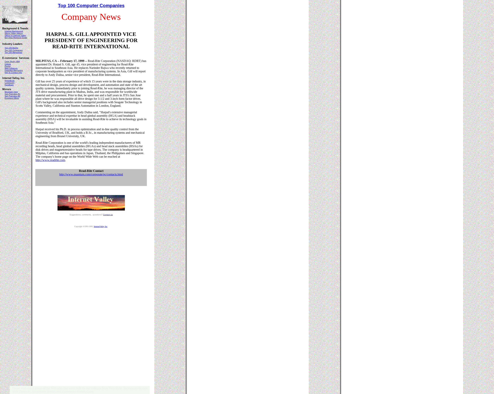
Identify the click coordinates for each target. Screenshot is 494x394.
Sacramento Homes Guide (78, 391)
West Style (115, 388)
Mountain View (11, 92)
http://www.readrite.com (50, 160)
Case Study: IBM (12, 61)
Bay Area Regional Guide (16, 37)
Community (9, 83)
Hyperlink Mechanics (14, 70)
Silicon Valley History (14, 33)
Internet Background (14, 31)
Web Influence (11, 68)
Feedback (9, 85)
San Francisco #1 (12, 94)
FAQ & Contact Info (13, 72)
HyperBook (9, 80)
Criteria (8, 64)
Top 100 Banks (11, 48)
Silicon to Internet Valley (15, 35)
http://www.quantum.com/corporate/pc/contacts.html (91, 174)
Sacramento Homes (44, 391)
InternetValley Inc (100, 226)
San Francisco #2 (12, 96)
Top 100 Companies (14, 50)
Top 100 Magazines (13, 52)
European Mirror (12, 98)
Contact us (108, 215)
